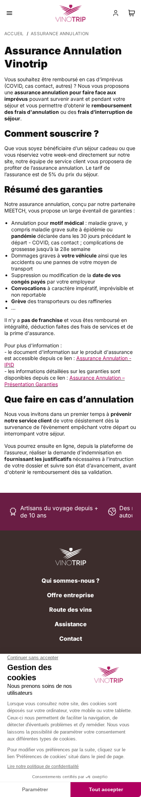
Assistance (71, 624)
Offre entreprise (70, 595)
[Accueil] (70, 556)
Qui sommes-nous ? (70, 580)
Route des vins (70, 609)
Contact (70, 638)
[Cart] (131, 13)
